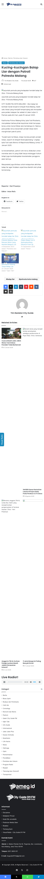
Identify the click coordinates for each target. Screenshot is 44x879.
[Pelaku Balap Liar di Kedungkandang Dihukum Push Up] (29, 234)
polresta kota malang (28, 279)
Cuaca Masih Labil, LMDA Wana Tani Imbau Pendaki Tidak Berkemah (11, 343)
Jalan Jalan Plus (8, 731)
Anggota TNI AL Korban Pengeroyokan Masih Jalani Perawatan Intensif (11, 664)
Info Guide (6, 725)
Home (5, 58)
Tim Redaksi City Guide (11, 80)
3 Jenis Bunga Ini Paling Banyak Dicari (32, 662)
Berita (10, 58)
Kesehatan (6, 738)
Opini (4, 751)
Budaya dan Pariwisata (11, 702)
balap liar (11, 279)
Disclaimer (6, 812)
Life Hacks (6, 741)
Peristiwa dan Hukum (20, 58)
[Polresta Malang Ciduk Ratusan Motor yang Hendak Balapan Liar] (10, 234)
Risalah (5, 768)
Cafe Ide (6, 705)
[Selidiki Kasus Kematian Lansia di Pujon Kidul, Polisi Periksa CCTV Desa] (32, 408)
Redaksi (5, 826)
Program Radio (8, 764)
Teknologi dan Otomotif (11, 771)
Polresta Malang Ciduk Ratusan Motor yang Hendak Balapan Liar (9, 242)
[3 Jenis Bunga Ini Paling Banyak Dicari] (32, 579)
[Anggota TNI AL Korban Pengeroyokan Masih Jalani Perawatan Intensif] (11, 579)
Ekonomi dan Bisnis (9, 712)
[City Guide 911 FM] (13, 4)
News (5, 63)
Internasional (7, 728)
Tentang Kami (7, 829)
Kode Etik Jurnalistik (9, 819)
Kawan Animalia (8, 735)
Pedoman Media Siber (10, 822)
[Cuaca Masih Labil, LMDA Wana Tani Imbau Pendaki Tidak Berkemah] (11, 333)
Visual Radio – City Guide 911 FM (14, 832)
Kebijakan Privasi (8, 816)
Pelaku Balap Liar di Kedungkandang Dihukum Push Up (28, 242)
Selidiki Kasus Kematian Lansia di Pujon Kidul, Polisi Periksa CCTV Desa (32, 491)
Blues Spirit (7, 698)
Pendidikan (6, 758)
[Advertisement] (22, 33)
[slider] (14, 682)
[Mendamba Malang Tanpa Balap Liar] (10, 258)
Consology (6, 708)
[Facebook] (6, 287)
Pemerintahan (7, 754)
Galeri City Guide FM (10, 718)
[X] (11, 287)
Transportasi (7, 774)
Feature (5, 715)
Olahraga (6, 748)
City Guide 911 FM (36, 865)
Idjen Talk (6, 721)
